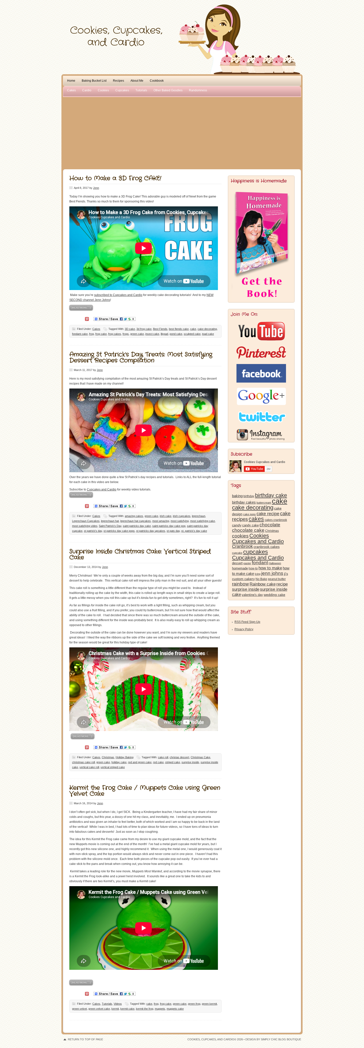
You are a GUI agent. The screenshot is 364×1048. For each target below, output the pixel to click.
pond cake (176, 333)
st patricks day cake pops (119, 530)
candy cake (250, 525)
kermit (115, 1008)
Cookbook (157, 80)
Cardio (86, 90)
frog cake (101, 333)
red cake (158, 762)
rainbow (240, 583)
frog (91, 333)
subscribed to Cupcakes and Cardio (118, 295)
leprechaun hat (110, 520)
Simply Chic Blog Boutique (281, 1039)
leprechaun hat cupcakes (135, 520)
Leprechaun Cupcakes (86, 520)
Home (71, 80)
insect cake (152, 333)
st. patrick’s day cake (194, 530)
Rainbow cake (263, 584)
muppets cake (175, 1008)
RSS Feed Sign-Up (247, 622)
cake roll (163, 757)
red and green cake (140, 762)
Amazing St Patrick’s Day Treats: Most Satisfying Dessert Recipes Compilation (140, 357)
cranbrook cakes (267, 547)
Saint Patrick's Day (110, 525)
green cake (137, 333)
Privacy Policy (243, 629)
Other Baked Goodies (168, 90)
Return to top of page (85, 1039)
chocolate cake (248, 530)
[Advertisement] (182, 132)
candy (236, 525)
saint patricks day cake (137, 525)
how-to (253, 568)
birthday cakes (244, 502)
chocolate (270, 524)
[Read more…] (81, 307)
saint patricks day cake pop (168, 525)
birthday (248, 496)
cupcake (237, 552)
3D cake (130, 328)
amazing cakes (134, 515)
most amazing (160, 520)
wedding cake (274, 595)
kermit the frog (144, 1008)
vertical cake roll (89, 767)
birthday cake (271, 495)
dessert (237, 563)
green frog (194, 1003)
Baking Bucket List (94, 80)
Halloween (275, 563)
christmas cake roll (83, 762)
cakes (256, 519)
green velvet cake (99, 1008)
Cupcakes (122, 90)
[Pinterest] (87, 319)
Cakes (71, 90)
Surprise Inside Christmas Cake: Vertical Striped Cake (140, 554)
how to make (270, 568)
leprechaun (198, 515)
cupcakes (255, 552)
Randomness (198, 90)
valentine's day (252, 595)
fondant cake (80, 333)
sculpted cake (192, 333)
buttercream (264, 502)
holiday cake (119, 762)
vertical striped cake (113, 767)
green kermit (209, 1003)
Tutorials (141, 90)
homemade (240, 568)
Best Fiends (160, 328)
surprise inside (190, 762)
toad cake (208, 333)
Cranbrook (242, 546)
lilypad (164, 333)
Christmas (108, 757)
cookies (240, 535)
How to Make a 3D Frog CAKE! (115, 178)
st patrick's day (93, 530)
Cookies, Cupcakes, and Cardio (182, 14)
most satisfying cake (202, 520)
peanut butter (277, 579)
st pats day (173, 530)
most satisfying (180, 520)
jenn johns (272, 573)
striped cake (172, 762)
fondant (260, 562)
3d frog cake (144, 328)
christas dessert (179, 757)
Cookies (103, 90)
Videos (118, 1003)
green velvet (79, 1008)
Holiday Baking (124, 757)
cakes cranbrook (276, 520)
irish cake (165, 515)
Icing (257, 573)
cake (193, 328)
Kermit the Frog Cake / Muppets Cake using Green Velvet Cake (144, 791)
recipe (282, 584)
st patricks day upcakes (150, 530)
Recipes (118, 80)
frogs (126, 333)
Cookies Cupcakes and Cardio (258, 538)
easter (247, 563)
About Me (136, 80)
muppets (160, 1008)
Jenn (96, 187)
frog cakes (114, 333)
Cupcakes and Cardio (101, 489)
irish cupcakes (181, 515)
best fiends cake (179, 328)
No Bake (261, 579)
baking (237, 496)
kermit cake (127, 1008)
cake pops (249, 514)
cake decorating (207, 328)
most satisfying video (84, 525)
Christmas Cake (200, 757)
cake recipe (268, 513)
